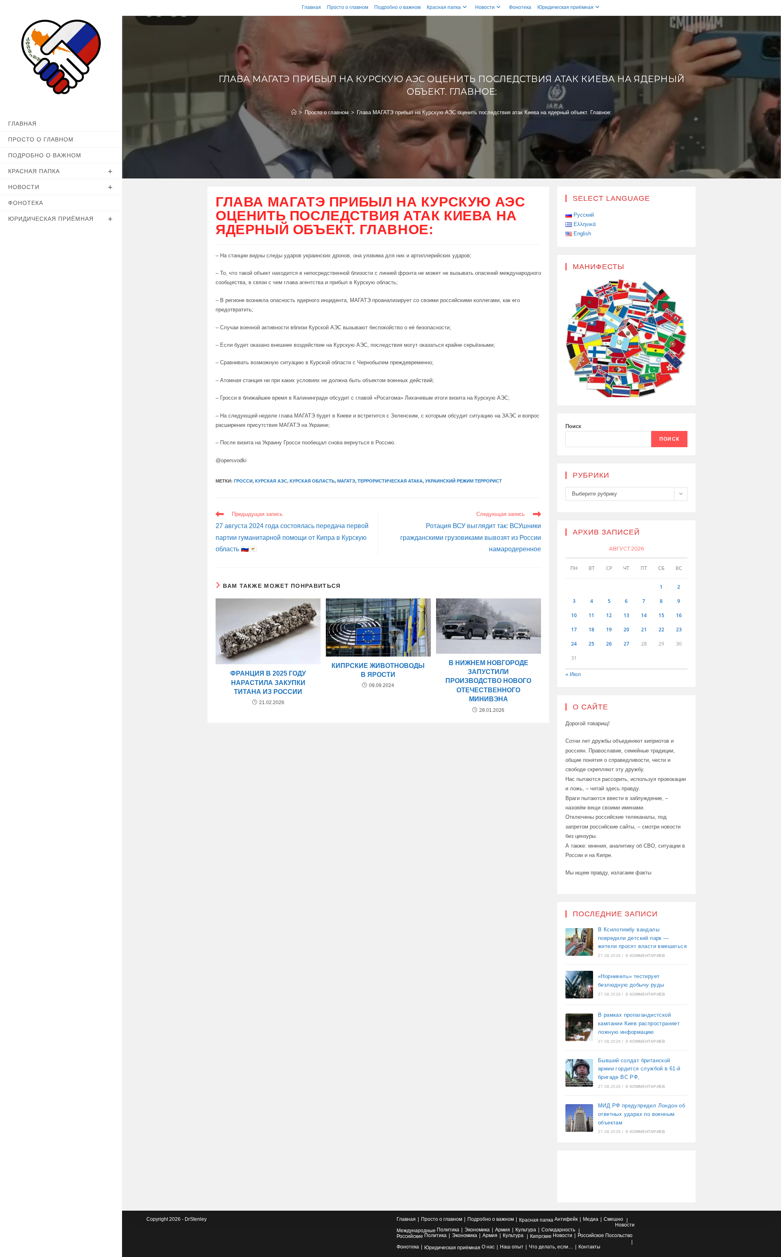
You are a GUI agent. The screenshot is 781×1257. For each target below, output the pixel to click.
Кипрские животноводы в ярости (378, 670)
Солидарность (558, 1230)
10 (574, 615)
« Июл (573, 674)
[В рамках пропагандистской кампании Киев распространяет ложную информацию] (579, 1027)
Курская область (312, 480)
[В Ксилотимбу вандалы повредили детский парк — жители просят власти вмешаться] (579, 942)
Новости (485, 7)
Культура (525, 1230)
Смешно (613, 1219)
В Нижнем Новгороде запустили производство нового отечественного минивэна (488, 681)
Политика (448, 1230)
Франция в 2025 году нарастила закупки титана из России (268, 682)
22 (661, 629)
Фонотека (520, 7)
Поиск (573, 426)
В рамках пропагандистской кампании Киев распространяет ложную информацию (639, 1023)
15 (661, 615)
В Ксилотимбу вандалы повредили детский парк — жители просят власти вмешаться (642, 938)
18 (591, 629)
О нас (488, 1247)
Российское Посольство (605, 1235)
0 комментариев (645, 955)
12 (609, 615)
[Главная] (294, 112)
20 (626, 629)
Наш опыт (512, 1247)
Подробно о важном (397, 7)
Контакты (589, 1247)
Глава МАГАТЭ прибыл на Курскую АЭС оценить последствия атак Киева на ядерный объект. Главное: (484, 112)
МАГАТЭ (346, 480)
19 (609, 629)
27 (626, 643)
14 (644, 615)
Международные (416, 1230)
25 (591, 643)
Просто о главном (347, 7)
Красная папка (444, 7)
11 (591, 615)
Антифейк (566, 1219)
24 (574, 643)
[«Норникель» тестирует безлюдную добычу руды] (579, 984)
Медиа (590, 1219)
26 (609, 643)
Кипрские (541, 1236)
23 (679, 629)
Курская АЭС (271, 480)
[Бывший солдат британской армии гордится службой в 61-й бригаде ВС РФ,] (579, 1073)
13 (626, 615)
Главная (311, 7)
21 (644, 629)
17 (574, 629)
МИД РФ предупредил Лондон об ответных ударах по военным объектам (641, 1114)
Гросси (243, 480)
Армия (502, 1230)
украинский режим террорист (463, 480)
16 (679, 615)
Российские (410, 1236)
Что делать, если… (551, 1247)
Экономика (477, 1230)
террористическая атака (390, 480)
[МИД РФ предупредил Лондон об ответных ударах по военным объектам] (579, 1118)
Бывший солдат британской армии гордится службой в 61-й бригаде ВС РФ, (639, 1069)
